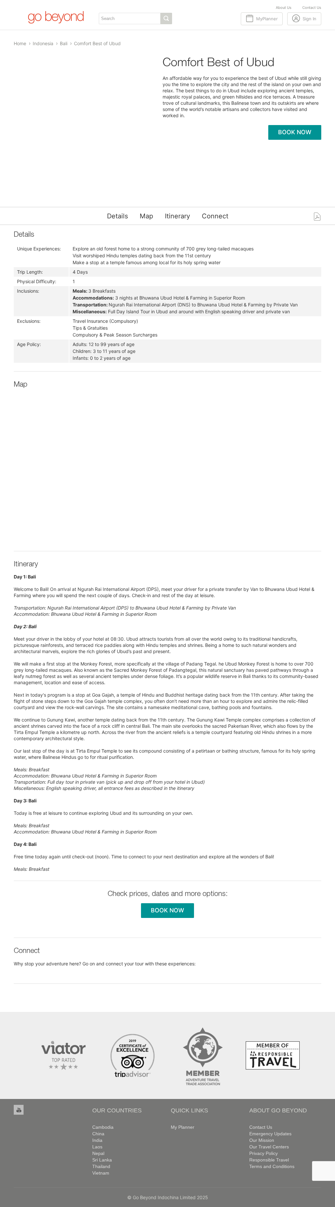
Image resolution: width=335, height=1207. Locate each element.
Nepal (98, 1153)
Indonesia (43, 43)
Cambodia (103, 1127)
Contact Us (311, 7)
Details (117, 216)
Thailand (101, 1166)
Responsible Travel (269, 1159)
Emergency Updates (270, 1133)
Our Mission (261, 1140)
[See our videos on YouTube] (19, 1110)
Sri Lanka (102, 1159)
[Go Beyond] (55, 17)
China (98, 1133)
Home (20, 43)
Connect (215, 216)
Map (146, 216)
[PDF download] (317, 216)
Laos (97, 1146)
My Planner (182, 1127)
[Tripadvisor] (132, 1055)
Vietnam (100, 1173)
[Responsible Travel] (273, 1055)
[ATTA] (202, 1055)
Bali (63, 43)
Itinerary (177, 216)
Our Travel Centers (269, 1146)
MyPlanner (267, 18)
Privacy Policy (263, 1153)
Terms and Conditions (271, 1166)
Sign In (309, 18)
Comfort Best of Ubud (97, 43)
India (97, 1140)
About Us (283, 7)
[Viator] (62, 1055)
